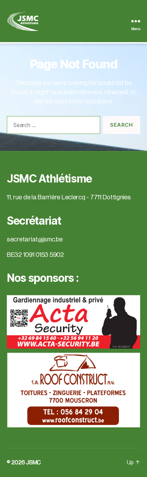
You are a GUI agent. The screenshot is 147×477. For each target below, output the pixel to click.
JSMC (33, 462)
